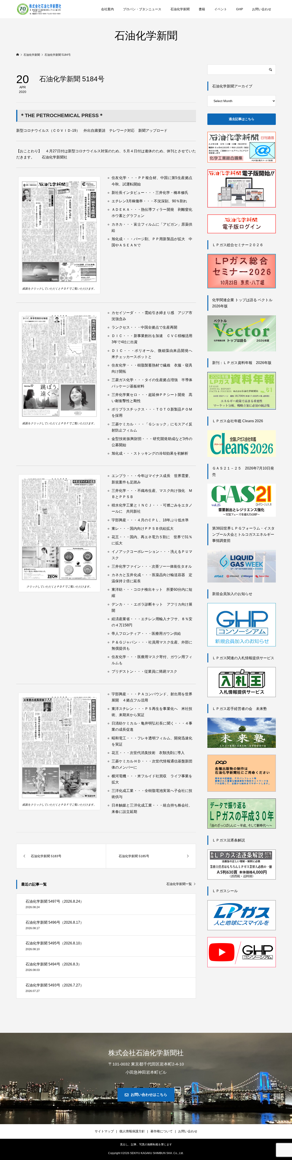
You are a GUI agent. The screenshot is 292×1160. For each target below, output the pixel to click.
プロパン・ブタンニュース (142, 9)
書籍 (202, 9)
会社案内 (107, 9)
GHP (239, 9)
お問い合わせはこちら (149, 1095)
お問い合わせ (261, 9)
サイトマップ (104, 1131)
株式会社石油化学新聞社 (146, 1052)
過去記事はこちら (241, 119)
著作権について (161, 1131)
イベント (220, 9)
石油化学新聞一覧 (179, 884)
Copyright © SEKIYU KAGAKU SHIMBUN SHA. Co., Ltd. (146, 1153)
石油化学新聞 (180, 9)
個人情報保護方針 (132, 1131)
